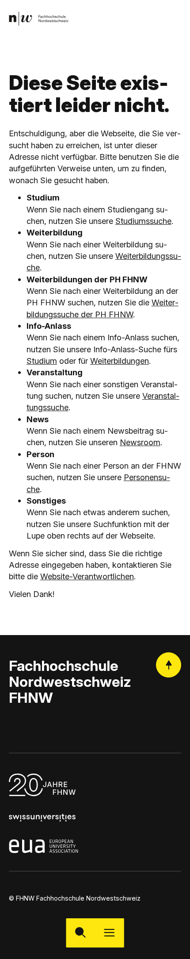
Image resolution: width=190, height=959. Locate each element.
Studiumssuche (143, 221)
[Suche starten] (80, 932)
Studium (42, 361)
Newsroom (140, 442)
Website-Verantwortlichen (87, 576)
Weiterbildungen (119, 361)
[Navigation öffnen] (109, 932)
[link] (38, 18)
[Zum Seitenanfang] (168, 665)
